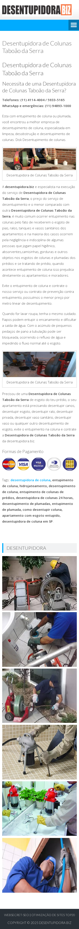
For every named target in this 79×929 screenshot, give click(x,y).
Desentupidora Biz (55, 923)
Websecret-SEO (16, 915)
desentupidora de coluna (30, 480)
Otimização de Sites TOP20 (53, 915)
